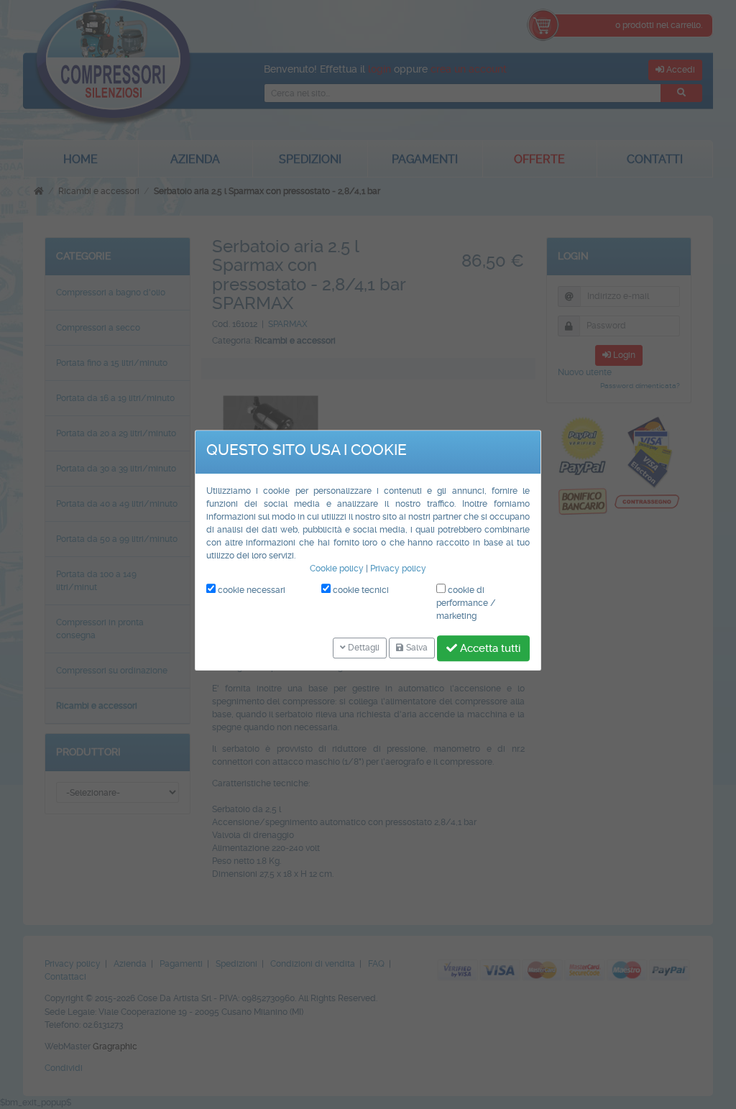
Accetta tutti (488, 648)
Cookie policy (337, 568)
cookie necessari (250, 590)
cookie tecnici (360, 590)
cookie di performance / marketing (466, 603)
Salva (416, 648)
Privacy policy (398, 568)
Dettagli (363, 648)
